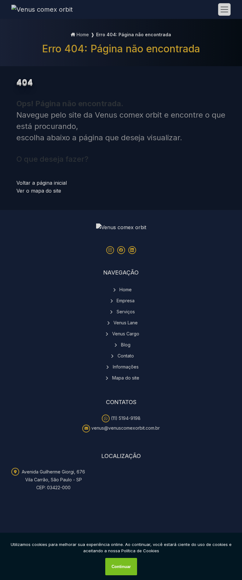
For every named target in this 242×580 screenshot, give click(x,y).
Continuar (121, 566)
